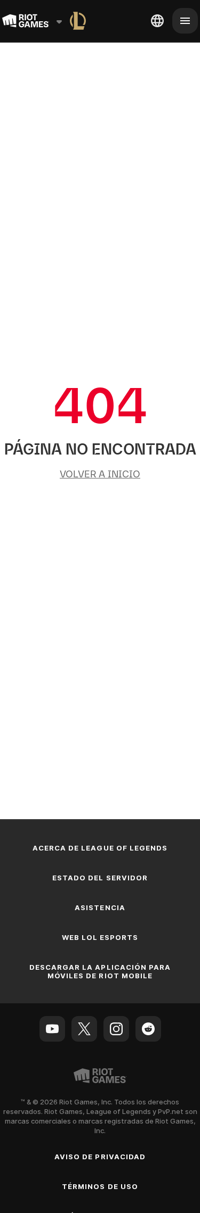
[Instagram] (116, 1028)
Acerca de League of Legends (100, 848)
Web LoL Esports (100, 937)
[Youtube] (52, 1028)
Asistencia (100, 907)
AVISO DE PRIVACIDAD (100, 1156)
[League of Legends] (78, 20)
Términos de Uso (100, 1186)
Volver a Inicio (100, 474)
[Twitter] (84, 1028)
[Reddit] (148, 1028)
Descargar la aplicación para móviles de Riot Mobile (100, 971)
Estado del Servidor (100, 877)
